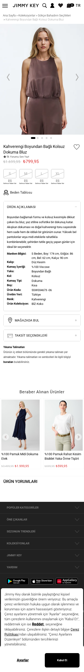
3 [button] (42, 138)
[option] (42, 79)
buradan (8, 362)
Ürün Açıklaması (21, 207)
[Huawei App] (67, 581)
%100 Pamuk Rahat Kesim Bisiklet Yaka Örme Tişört (63, 456)
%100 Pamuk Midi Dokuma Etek (19, 456)
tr (78, 5)
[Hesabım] (52, 5)
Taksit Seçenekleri (30, 335)
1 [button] (33, 138)
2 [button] (38, 138)
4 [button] (46, 138)
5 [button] (51, 138)
